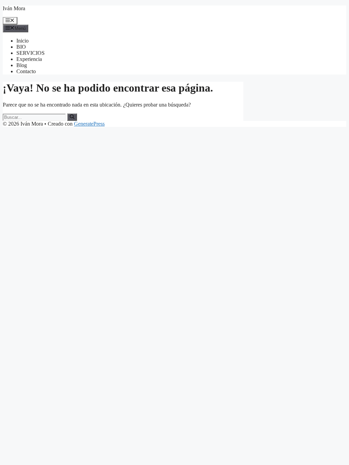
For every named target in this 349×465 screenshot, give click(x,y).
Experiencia (29, 59)
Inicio (22, 41)
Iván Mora (14, 8)
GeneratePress (89, 124)
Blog (21, 65)
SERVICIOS (30, 53)
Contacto (26, 71)
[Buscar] (72, 117)
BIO (21, 47)
